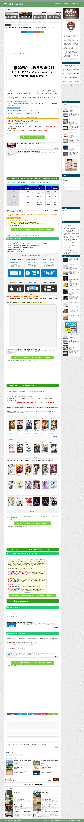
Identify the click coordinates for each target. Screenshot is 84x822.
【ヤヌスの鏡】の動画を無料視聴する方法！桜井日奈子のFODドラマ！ (71, 246)
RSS (65, 221)
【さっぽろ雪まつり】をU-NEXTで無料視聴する (32, 229)
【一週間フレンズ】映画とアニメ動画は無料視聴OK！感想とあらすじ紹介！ (71, 237)
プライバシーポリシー (8, 820)
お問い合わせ (18, 820)
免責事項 (14, 820)
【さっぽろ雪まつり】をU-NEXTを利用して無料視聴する (32, 595)
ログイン (64, 210)
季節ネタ (64, 183)
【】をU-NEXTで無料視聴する (33, 137)
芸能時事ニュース (66, 188)
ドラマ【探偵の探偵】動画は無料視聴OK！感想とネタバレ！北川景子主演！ (71, 250)
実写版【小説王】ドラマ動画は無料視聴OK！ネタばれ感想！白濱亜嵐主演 (71, 240)
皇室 (64, 186)
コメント (9, 720)
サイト (8, 739)
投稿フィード (65, 213)
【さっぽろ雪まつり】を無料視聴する (32, 523)
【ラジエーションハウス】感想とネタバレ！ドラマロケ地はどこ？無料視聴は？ (71, 243)
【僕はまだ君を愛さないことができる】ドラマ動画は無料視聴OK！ (71, 253)
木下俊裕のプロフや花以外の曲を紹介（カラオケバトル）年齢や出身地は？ (71, 225)
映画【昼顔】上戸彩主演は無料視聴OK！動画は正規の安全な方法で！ (71, 234)
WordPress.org (65, 218)
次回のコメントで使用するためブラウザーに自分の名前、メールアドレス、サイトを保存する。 (27, 744)
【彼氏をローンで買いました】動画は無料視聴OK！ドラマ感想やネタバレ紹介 (71, 228)
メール (8, 735)
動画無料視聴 (9, 758)
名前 (8, 730)
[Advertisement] (33, 43)
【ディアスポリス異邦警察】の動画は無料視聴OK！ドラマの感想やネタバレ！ (71, 231)
